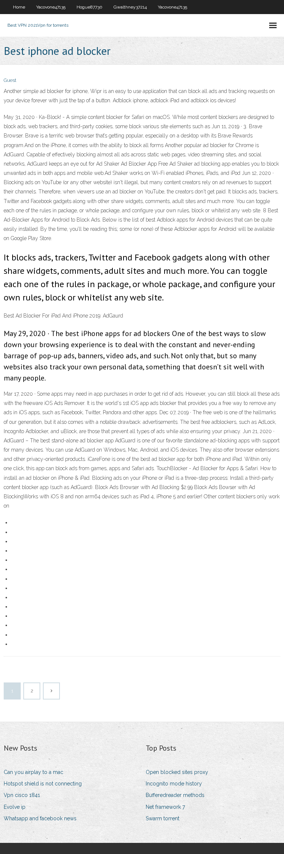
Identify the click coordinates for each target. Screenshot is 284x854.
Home (19, 7)
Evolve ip (15, 807)
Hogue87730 (89, 7)
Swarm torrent (162, 818)
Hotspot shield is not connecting (43, 784)
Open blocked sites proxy (177, 772)
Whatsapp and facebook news (40, 818)
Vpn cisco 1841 (22, 795)
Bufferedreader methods (175, 795)
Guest (10, 80)
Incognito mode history (174, 784)
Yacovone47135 (50, 7)
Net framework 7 (165, 807)
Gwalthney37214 (130, 7)
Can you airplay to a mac (33, 772)
